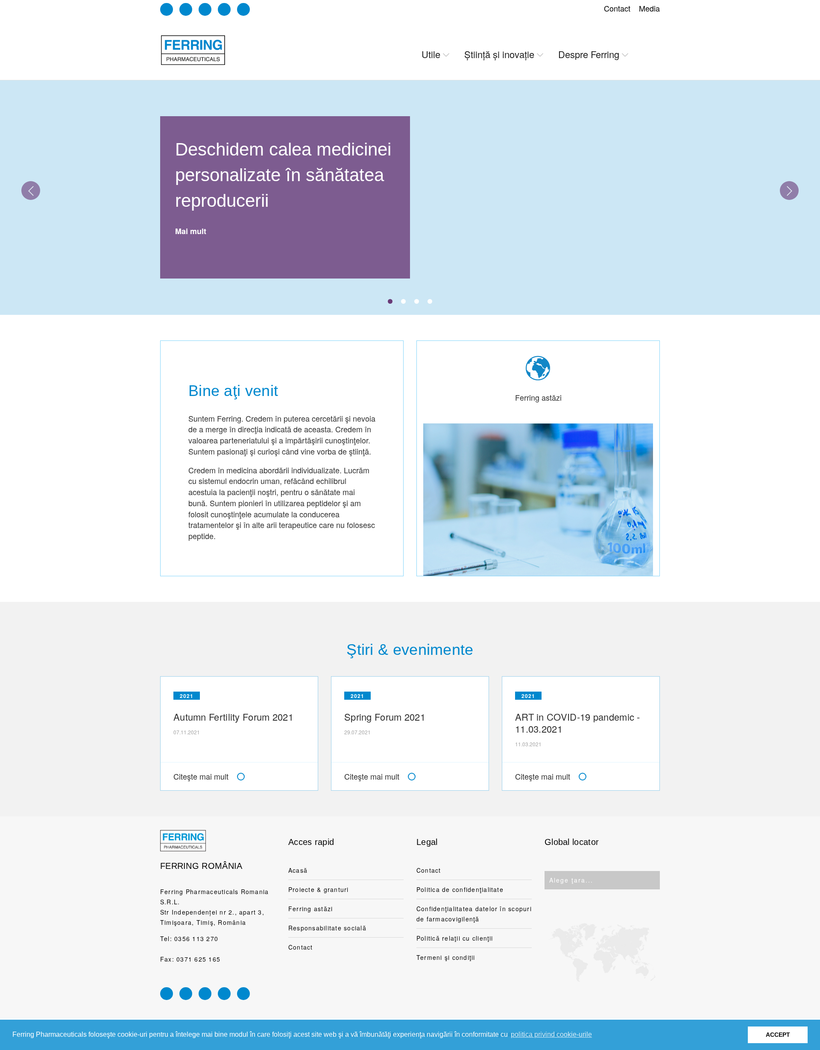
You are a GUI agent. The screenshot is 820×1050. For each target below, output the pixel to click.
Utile (431, 54)
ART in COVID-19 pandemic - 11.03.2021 (577, 722)
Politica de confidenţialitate (460, 889)
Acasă (298, 870)
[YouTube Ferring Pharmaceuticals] (224, 9)
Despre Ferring (588, 54)
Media (649, 8)
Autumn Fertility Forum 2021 (233, 716)
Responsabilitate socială (327, 928)
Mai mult (190, 231)
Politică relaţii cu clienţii (454, 938)
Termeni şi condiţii (445, 957)
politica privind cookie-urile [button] (551, 1034)
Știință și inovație (499, 54)
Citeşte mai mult (200, 776)
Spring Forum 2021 (384, 716)
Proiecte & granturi (318, 889)
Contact (617, 8)
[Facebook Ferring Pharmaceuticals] (205, 9)
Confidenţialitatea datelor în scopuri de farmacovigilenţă (474, 913)
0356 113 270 (196, 938)
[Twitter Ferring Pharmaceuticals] (243, 9)
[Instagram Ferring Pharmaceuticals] (185, 9)
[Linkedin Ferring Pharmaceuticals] (166, 9)
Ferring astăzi (310, 908)
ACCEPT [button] (778, 1034)
